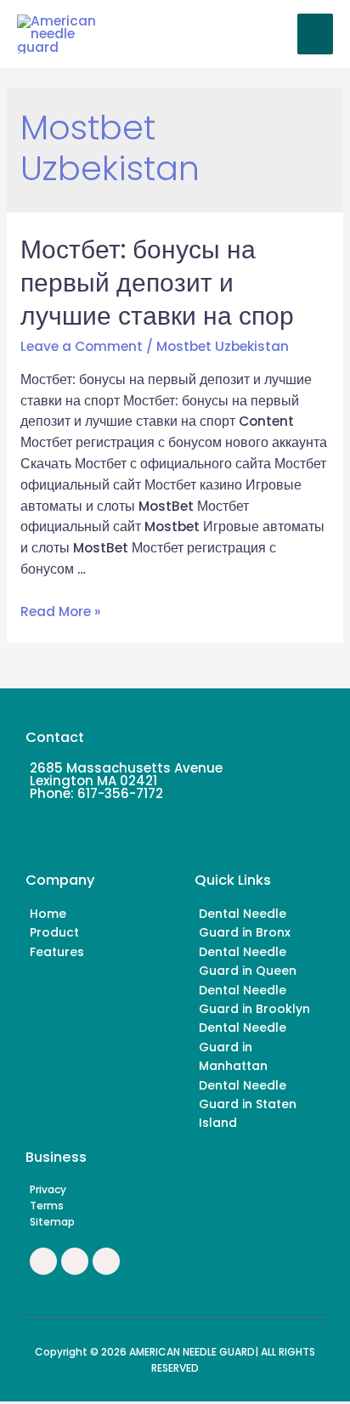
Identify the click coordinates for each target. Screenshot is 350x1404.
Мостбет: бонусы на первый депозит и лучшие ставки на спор (157, 282)
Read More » (60, 611)
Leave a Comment (81, 346)
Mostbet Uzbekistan (222, 346)
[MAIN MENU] (315, 34)
